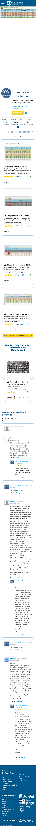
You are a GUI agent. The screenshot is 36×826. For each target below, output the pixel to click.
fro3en (12, 501)
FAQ (20, 778)
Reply (19, 458)
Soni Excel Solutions (21, 461)
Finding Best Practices (9, 785)
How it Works (6, 779)
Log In (21, 811)
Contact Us (22, 780)
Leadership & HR (8, 809)
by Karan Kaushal (22, 398)
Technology (6, 811)
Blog (3, 789)
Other (4, 815)
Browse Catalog (24, 807)
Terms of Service (24, 776)
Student (4, 813)
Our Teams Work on (10, 820)
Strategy (5, 801)
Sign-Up (21, 809)
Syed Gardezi (15, 658)
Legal (4, 805)
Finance (4, 799)
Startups (5, 803)
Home (4, 777)
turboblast (14, 438)
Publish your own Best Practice (18, 335)
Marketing (5, 807)
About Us (5, 787)
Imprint (21, 774)
